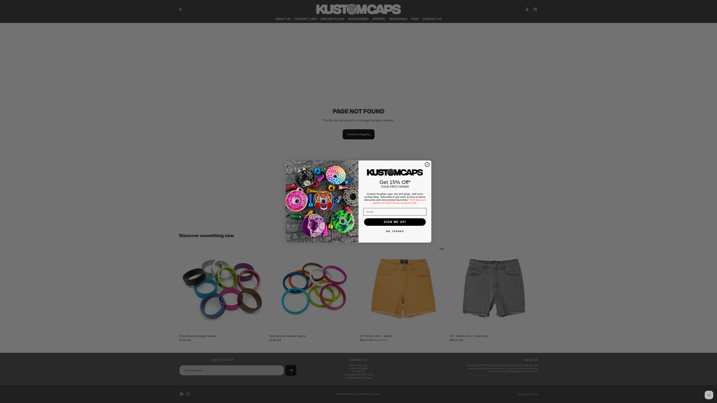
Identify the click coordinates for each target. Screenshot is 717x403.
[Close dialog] (427, 164)
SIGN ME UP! (395, 222)
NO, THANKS (395, 231)
